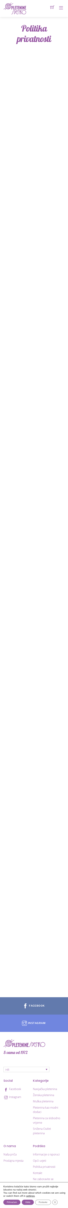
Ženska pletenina (43, 1095)
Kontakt (37, 1173)
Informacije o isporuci (46, 1154)
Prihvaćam (12, 1202)
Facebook (14, 1089)
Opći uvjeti (39, 1161)
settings (30, 1195)
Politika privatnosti (44, 1167)
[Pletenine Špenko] (14, 8)
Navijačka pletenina (45, 1089)
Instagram (14, 1097)
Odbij (27, 1202)
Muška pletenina (43, 1101)
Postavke (43, 1202)
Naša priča (10, 1154)
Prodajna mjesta (13, 1161)
